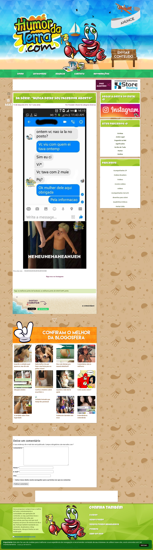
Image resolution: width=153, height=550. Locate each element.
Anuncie (60, 74)
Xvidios (120, 154)
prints (67, 291)
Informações (101, 74)
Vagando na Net (120, 140)
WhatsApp (43, 309)
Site (14, 476)
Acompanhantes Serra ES (120, 193)
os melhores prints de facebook (29, 291)
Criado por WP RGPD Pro (24, 545)
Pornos (93, 529)
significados (120, 144)
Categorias (39, 74)
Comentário (18, 448)
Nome (16, 468)
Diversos (93, 105)
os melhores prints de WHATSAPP (52, 291)
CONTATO (79, 74)
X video (93, 515)
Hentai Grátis (120, 206)
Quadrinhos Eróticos (120, 202)
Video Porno (96, 520)
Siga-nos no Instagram (54, 276)
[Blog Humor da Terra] (59, 43)
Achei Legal (120, 137)
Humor (120, 151)
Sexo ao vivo (96, 534)
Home (20, 74)
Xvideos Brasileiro (120, 175)
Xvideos (120, 179)
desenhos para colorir (120, 197)
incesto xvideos (120, 184)
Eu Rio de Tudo (120, 147)
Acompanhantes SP (120, 170)
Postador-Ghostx (74, 105)
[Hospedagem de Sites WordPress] (126, 85)
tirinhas (120, 133)
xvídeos (120, 188)
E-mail (16, 472)
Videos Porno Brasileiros (104, 525)
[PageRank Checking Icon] (24, 537)
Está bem (144, 545)
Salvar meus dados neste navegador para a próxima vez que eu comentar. (43, 480)
